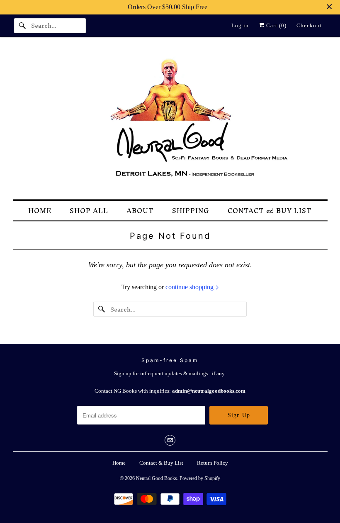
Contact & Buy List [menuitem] (270, 211)
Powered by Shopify (200, 478)
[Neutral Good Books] (170, 120)
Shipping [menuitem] (190, 211)
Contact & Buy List (161, 463)
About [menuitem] (140, 211)
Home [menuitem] (39, 211)
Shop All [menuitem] (89, 211)
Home (119, 463)
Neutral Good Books (156, 478)
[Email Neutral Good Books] (170, 440)
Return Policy (212, 463)
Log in (240, 25)
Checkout (309, 25)
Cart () (276, 25)
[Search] (22, 25)
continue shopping (190, 286)
